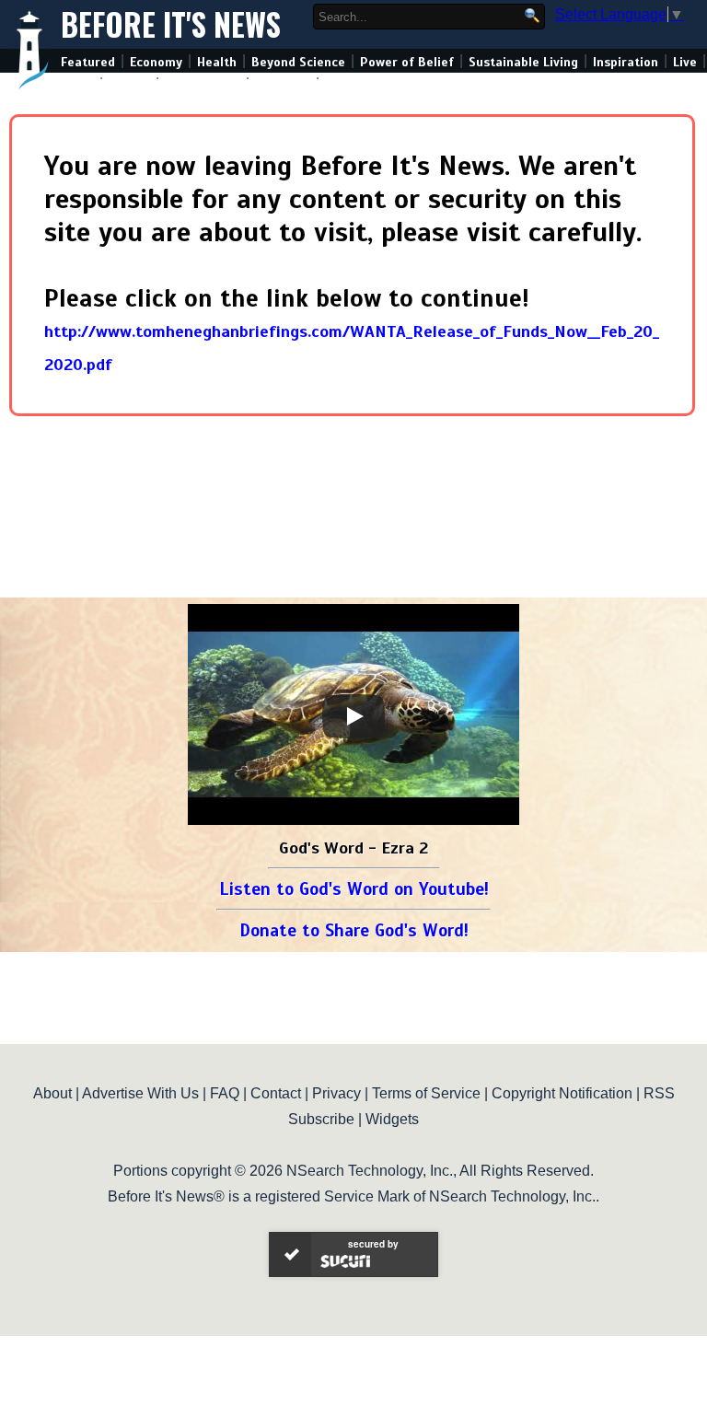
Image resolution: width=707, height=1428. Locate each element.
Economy (156, 62)
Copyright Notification (562, 1093)
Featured (88, 62)
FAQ (224, 1093)
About (52, 1093)
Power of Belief (407, 62)
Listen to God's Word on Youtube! (354, 889)
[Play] (353, 716)
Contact (275, 1093)
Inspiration (625, 62)
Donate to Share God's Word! (354, 930)
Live (685, 62)
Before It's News (171, 24)
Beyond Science (298, 62)
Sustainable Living (523, 62)
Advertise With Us (140, 1093)
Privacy (336, 1093)
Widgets (392, 1119)
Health (217, 62)
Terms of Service (426, 1093)
